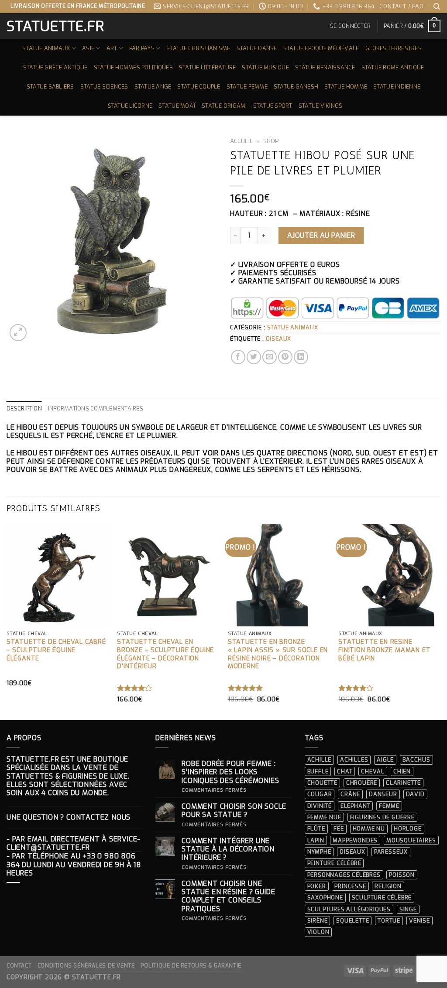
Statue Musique (265, 67)
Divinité (319, 806)
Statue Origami (224, 105)
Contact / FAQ (401, 6)
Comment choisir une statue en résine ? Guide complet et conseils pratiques (228, 896)
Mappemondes (355, 840)
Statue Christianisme (198, 48)
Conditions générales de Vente (86, 965)
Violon (318, 932)
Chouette (322, 782)
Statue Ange (153, 86)
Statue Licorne (130, 105)
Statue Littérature (207, 67)
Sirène (317, 920)
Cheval (373, 771)
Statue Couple (198, 86)
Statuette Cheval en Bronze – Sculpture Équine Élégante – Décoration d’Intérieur (165, 654)
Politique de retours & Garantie (191, 965)
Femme (389, 806)
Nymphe (319, 851)
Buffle (318, 771)
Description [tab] (24, 408)
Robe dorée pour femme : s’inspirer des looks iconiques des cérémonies (230, 772)
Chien (402, 771)
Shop (271, 141)
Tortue (389, 920)
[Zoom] (18, 332)
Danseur (383, 794)
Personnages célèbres (344, 875)
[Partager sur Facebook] (238, 357)
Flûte (316, 828)
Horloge (408, 828)
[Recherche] (436, 6)
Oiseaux (279, 338)
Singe (408, 909)
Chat (344, 771)
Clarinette (403, 782)
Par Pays (142, 48)
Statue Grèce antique (55, 67)
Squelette (352, 920)
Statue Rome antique (392, 67)
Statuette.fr (55, 26)
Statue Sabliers (50, 86)
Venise (419, 920)
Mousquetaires (411, 840)
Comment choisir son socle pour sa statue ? (234, 810)
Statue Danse (257, 48)
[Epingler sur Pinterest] (285, 357)
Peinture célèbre (334, 863)
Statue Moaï (177, 105)
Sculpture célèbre (382, 897)
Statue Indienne (396, 86)
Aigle (385, 759)
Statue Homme (345, 86)
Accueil (241, 141)
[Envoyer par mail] (269, 357)
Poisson (402, 875)
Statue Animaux (46, 48)
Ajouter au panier (321, 235)
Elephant (355, 806)
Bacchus (416, 759)
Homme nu (369, 828)
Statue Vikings (321, 105)
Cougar (319, 794)
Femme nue (324, 817)
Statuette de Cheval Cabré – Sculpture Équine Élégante (56, 650)
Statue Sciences (104, 86)
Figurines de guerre (382, 817)
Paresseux (391, 851)
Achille (319, 759)
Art (112, 48)
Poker (316, 886)
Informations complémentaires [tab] (95, 408)
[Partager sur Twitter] (254, 357)
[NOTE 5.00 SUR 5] (245, 688)
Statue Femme (247, 86)
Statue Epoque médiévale (321, 48)
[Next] (440, 621)
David (415, 794)
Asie (88, 48)
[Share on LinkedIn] (301, 357)
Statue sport (272, 105)
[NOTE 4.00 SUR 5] (134, 688)
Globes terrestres (393, 48)
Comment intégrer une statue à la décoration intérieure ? (228, 849)
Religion (388, 886)
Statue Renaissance (325, 67)
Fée (339, 828)
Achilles (354, 759)
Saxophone (325, 897)
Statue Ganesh (296, 86)
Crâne (350, 794)
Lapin (315, 840)
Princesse (350, 886)
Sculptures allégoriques (349, 909)
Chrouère (361, 782)
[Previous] (7, 621)
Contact (19, 965)
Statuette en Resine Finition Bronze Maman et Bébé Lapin (384, 650)
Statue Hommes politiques (133, 67)
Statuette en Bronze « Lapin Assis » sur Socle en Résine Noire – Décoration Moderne (278, 654)
